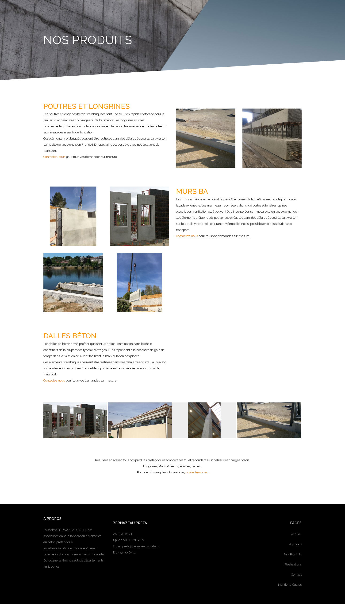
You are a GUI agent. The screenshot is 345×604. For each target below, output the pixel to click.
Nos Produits (293, 554)
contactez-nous (196, 472)
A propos (295, 544)
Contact (296, 574)
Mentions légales (290, 584)
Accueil (296, 534)
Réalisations (293, 564)
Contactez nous (54, 380)
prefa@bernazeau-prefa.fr (140, 546)
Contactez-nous (54, 157)
